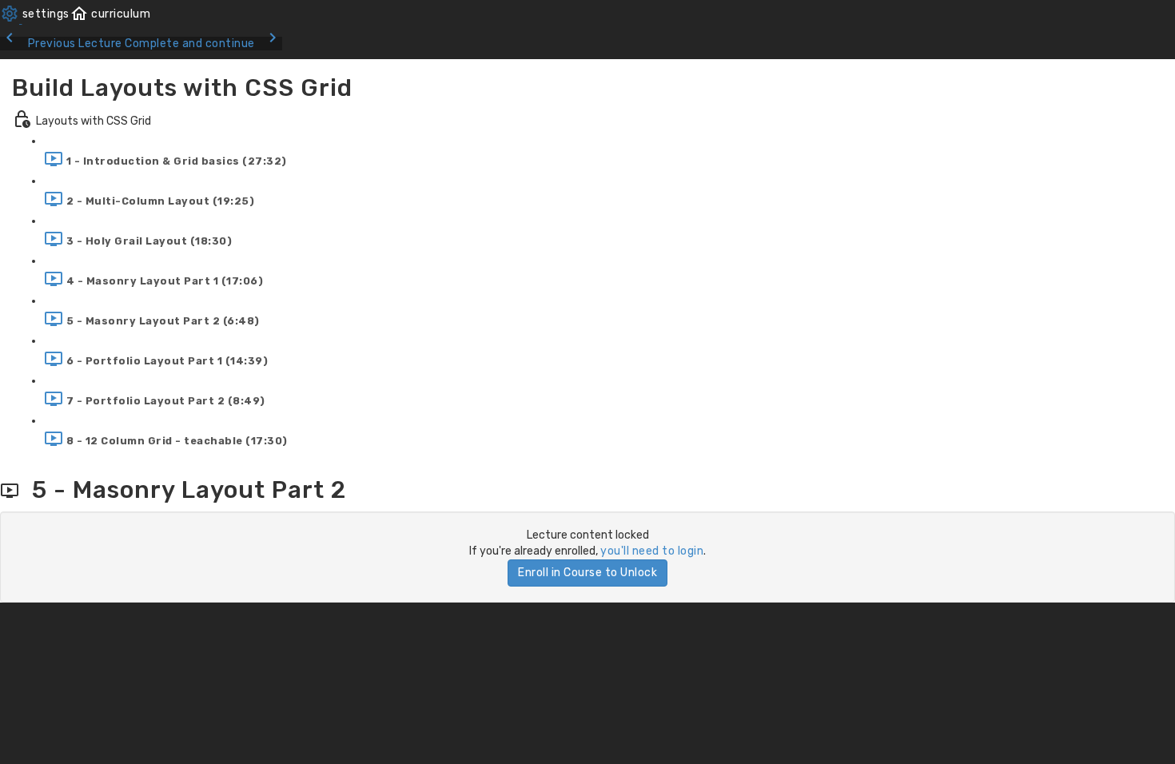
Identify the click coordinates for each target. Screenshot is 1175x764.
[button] (110, 14)
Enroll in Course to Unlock (587, 572)
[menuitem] (35, 14)
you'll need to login (651, 551)
